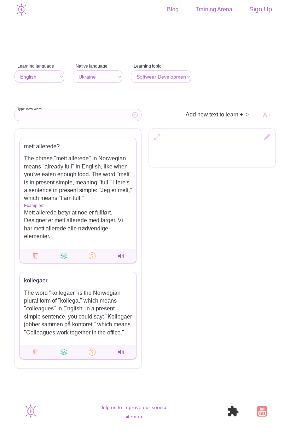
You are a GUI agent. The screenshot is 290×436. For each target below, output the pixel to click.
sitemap (133, 416)
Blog (173, 9)
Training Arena (214, 9)
